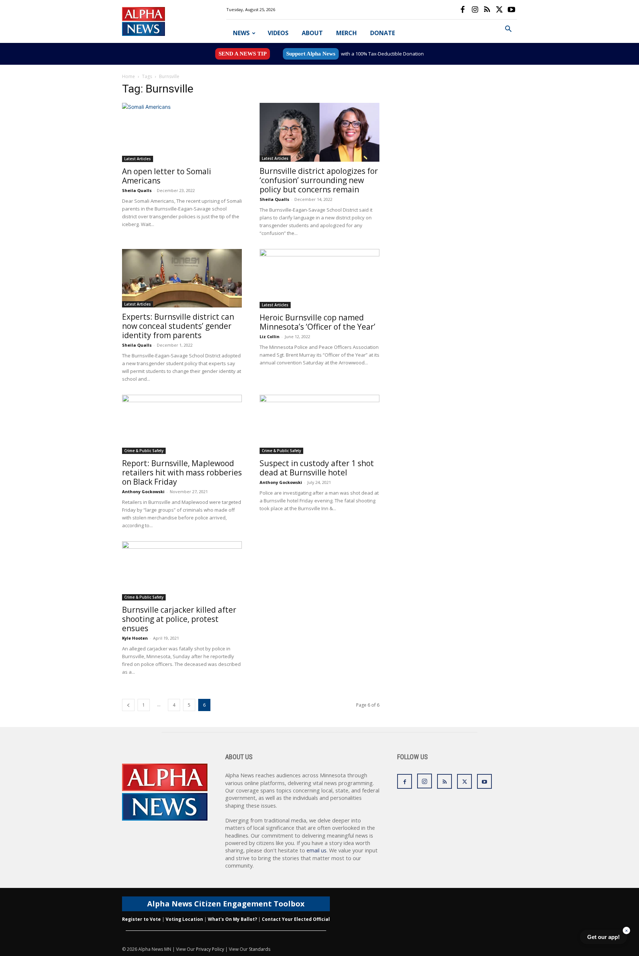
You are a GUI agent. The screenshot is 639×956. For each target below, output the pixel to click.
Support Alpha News (310, 54)
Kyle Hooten (135, 638)
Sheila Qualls (137, 190)
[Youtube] (511, 9)
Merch (346, 33)
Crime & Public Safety (143, 450)
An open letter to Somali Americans (166, 176)
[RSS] (487, 9)
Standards (259, 949)
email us (317, 850)
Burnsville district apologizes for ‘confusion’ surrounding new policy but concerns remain (319, 180)
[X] (499, 9)
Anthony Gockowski (143, 491)
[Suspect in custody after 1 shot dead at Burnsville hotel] (319, 424)
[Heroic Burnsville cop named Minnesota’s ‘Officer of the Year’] (319, 278)
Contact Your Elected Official (296, 919)
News (241, 33)
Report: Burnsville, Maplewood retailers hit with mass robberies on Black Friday (182, 472)
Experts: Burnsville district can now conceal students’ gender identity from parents (178, 326)
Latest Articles (137, 158)
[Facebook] (462, 9)
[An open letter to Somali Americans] (182, 132)
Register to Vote (141, 919)
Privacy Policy (210, 949)
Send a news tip (243, 54)
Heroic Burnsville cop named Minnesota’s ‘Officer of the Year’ (317, 322)
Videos (278, 33)
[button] (508, 29)
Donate (382, 33)
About (312, 33)
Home (128, 76)
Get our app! (603, 937)
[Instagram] (474, 9)
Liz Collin (270, 336)
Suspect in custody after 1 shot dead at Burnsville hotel (317, 468)
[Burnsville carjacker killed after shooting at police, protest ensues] (182, 570)
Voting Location (184, 919)
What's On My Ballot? (232, 919)
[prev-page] (128, 705)
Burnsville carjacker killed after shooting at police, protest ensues (179, 619)
